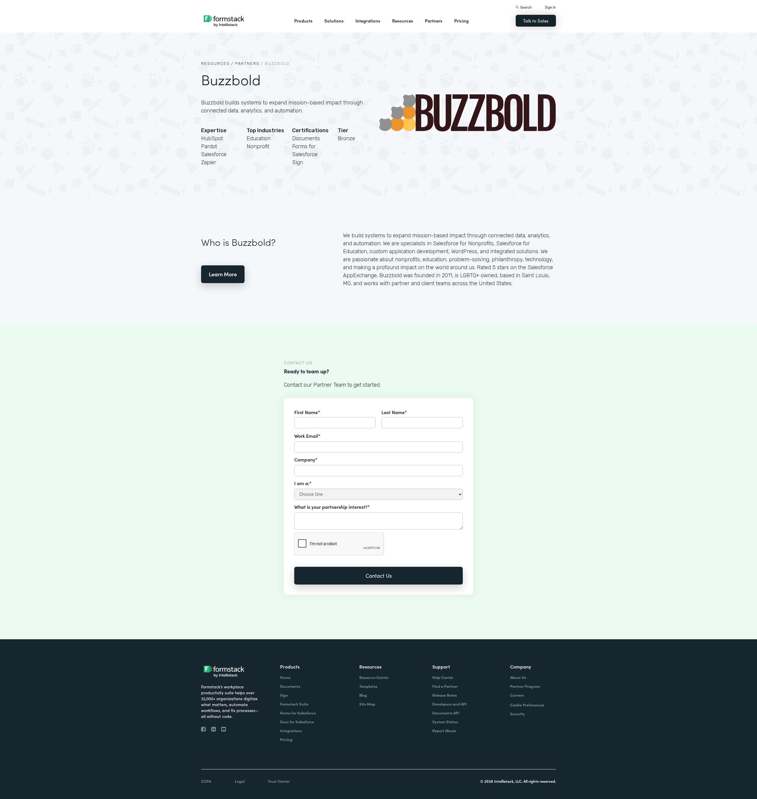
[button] (303, 21)
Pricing (461, 20)
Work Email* (307, 435)
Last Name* (394, 412)
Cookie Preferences (527, 705)
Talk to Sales (536, 20)
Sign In (550, 6)
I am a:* (303, 483)
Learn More (223, 274)
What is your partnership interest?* (332, 506)
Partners (433, 20)
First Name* (307, 412)
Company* (306, 459)
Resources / (217, 63)
